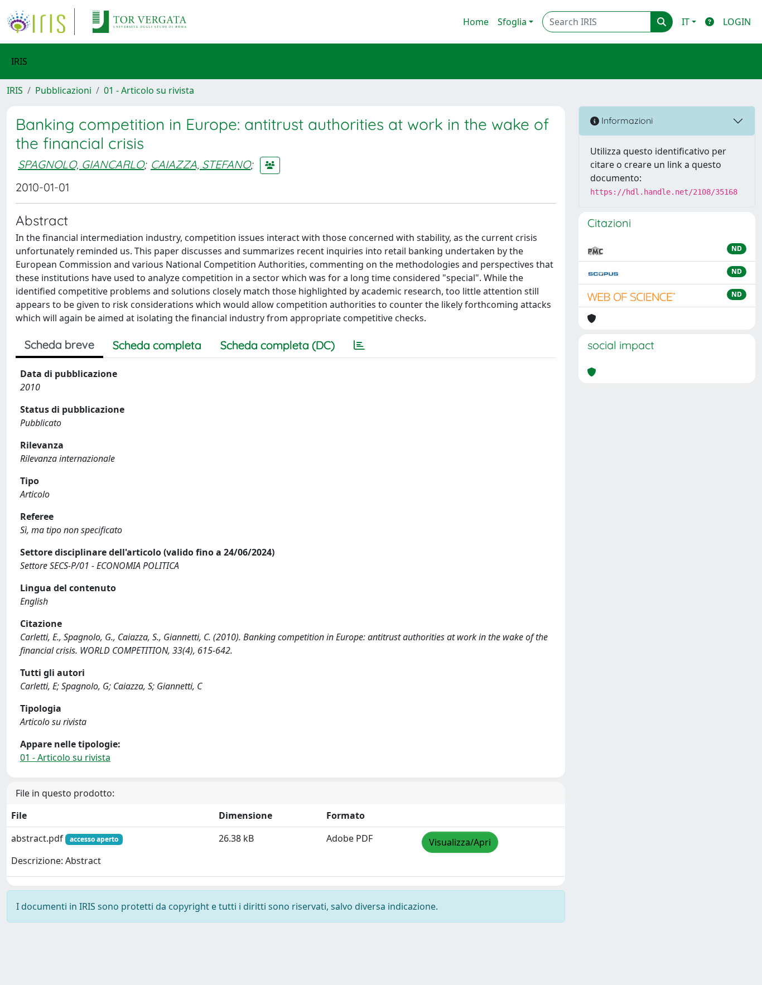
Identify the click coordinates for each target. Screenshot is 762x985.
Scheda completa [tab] (157, 345)
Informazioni (626, 120)
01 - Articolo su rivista (149, 90)
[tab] (359, 345)
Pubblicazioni (63, 90)
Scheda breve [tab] (59, 344)
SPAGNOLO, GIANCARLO (81, 164)
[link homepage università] (139, 21)
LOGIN (737, 22)
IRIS (15, 90)
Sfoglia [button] (512, 22)
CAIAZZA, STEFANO (200, 164)
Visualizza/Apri (460, 842)
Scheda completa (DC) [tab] (277, 345)
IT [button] (685, 22)
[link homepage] (41, 21)
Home (476, 22)
